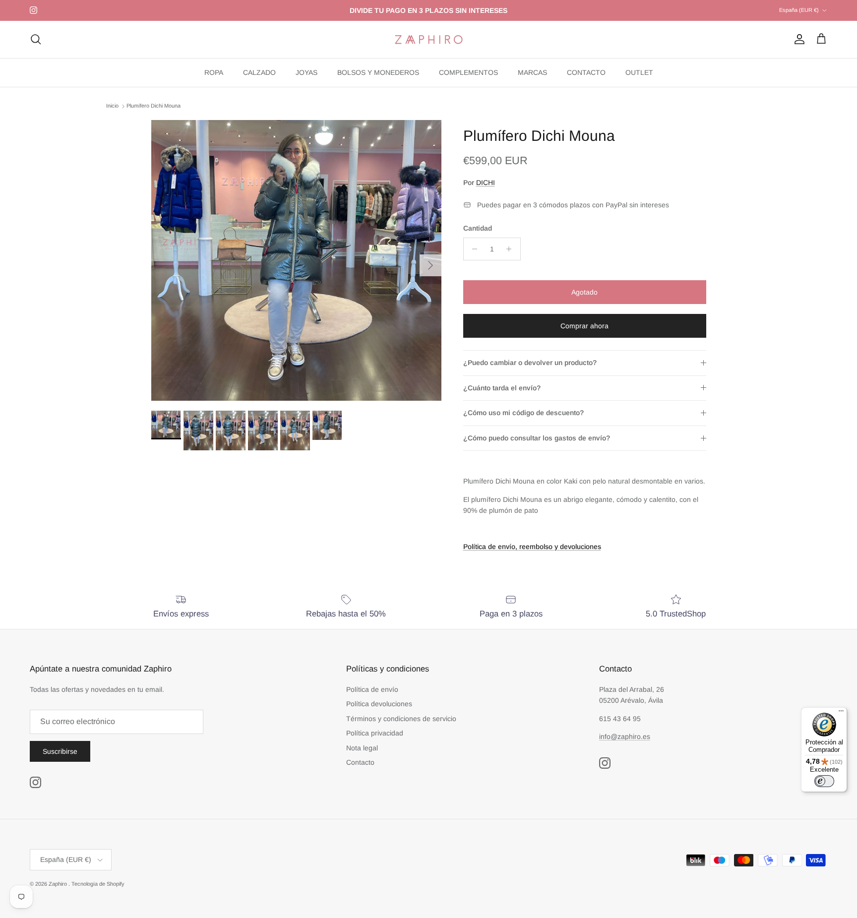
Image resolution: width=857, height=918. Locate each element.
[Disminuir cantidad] (472, 249)
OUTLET (639, 72)
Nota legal (362, 748)
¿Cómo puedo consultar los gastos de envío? (536, 438)
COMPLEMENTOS (468, 72)
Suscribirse (60, 751)
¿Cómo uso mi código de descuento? (523, 413)
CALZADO (259, 72)
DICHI (485, 182)
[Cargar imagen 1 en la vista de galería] (296, 260)
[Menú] (841, 713)
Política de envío (372, 689)
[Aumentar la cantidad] (511, 249)
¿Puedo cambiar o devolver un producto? (530, 363)
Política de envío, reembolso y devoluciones (532, 547)
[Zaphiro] (428, 39)
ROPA (213, 72)
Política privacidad (374, 733)
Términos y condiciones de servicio (401, 719)
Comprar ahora (584, 326)
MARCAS (532, 72)
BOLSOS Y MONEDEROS (378, 72)
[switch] (824, 781)
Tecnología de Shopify (97, 884)
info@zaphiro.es (624, 736)
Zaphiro (58, 884)
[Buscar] (36, 39)
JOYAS (306, 72)
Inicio (112, 106)
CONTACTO (586, 72)
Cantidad (477, 228)
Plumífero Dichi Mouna (153, 106)
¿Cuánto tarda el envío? (502, 388)
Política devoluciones (379, 704)
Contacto (360, 762)
